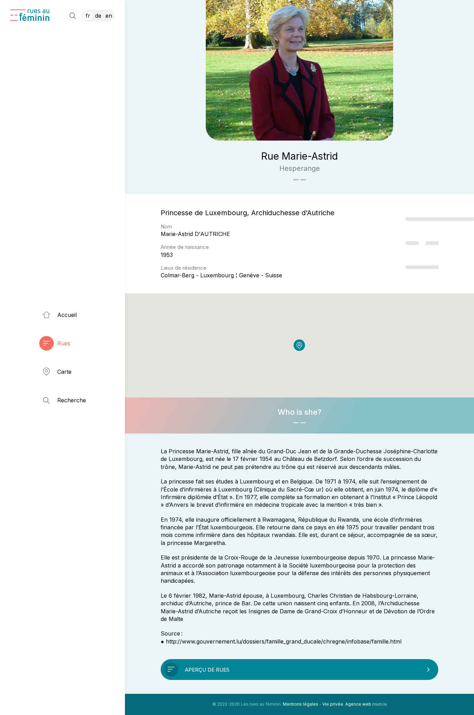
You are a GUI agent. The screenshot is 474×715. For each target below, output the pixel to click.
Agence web (358, 704)
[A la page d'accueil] (29, 15)
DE (98, 15)
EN (108, 15)
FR (88, 15)
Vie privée (332, 704)
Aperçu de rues (207, 669)
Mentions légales (300, 704)
